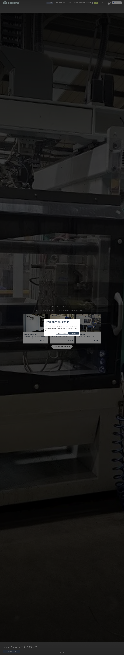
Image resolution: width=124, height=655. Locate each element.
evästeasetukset (62, 333)
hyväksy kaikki (74, 333)
